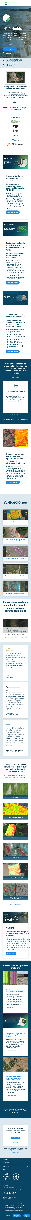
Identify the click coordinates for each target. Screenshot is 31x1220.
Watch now (11, 953)
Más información (12, 482)
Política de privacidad (17, 1210)
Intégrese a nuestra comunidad (11, 1187)
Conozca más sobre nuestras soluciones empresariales (16, 1151)
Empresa (5, 1159)
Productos (6, 1163)
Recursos (6, 1166)
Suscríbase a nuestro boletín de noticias (13, 1189)
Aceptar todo (27, 1216)
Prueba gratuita (9, 49)
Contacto (8, 53)
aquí (26, 419)
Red (4, 1169)
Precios (15, 1142)
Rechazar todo (17, 1216)
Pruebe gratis (15, 1138)
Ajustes (8, 1215)
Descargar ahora (12, 212)
